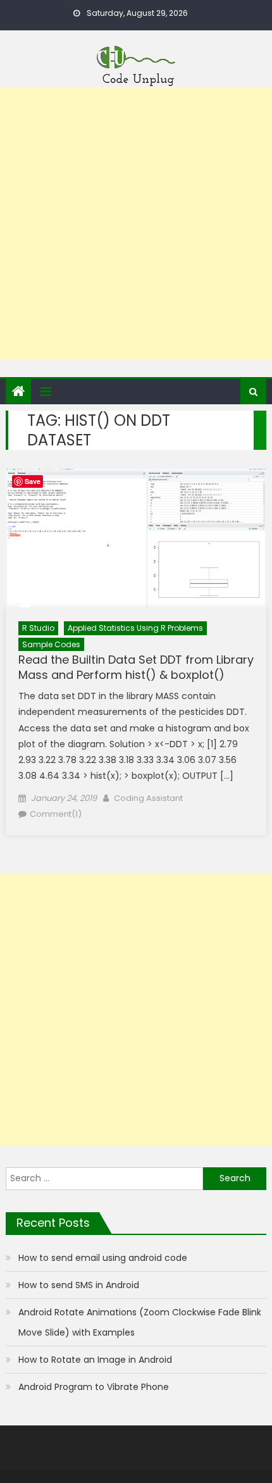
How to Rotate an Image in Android (95, 1359)
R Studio (38, 628)
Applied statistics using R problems (135, 628)
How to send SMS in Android (78, 1285)
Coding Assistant (148, 798)
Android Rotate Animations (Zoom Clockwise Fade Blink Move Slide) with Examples (139, 1322)
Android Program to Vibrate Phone (93, 1387)
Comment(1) (56, 814)
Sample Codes (51, 644)
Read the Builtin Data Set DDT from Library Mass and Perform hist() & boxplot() (136, 667)
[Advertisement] (136, 223)
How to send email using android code (102, 1257)
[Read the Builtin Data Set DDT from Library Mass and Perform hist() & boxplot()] (136, 538)
